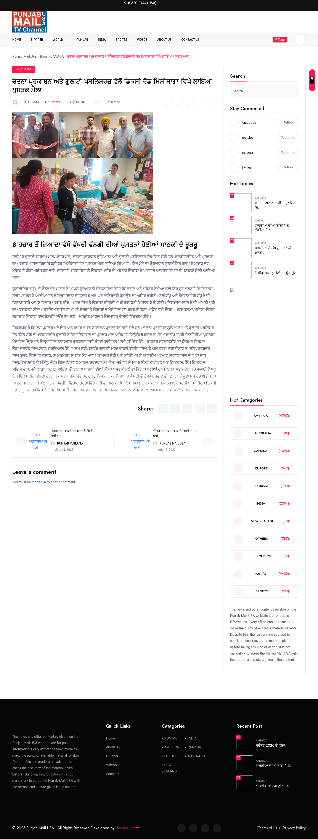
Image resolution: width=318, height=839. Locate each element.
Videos (111, 765)
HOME (16, 39)
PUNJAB (82, 39)
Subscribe (288, 137)
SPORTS (121, 39)
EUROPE (170, 756)
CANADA (194, 747)
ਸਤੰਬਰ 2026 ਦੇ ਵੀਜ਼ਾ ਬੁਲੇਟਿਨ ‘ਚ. (275, 205)
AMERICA (261, 198)
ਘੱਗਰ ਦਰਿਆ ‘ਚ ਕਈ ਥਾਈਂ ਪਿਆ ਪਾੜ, (175, 433)
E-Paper (112, 756)
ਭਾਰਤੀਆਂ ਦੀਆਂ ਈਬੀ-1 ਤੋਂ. (273, 765)
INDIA (102, 39)
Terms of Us (267, 828)
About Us (113, 747)
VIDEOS (142, 39)
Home (110, 738)
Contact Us (114, 774)
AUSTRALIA (197, 756)
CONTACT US (190, 39)
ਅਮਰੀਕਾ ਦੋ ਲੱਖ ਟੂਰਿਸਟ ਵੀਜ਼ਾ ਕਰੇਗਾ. (275, 250)
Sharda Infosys (128, 828)
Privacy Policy (294, 828)
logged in (39, 482)
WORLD (58, 39)
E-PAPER (37, 39)
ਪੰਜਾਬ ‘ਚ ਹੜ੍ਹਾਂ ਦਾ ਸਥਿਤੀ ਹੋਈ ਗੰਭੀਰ (71, 433)
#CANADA (23, 69)
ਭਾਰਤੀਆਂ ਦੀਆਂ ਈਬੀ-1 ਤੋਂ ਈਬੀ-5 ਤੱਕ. (272, 228)
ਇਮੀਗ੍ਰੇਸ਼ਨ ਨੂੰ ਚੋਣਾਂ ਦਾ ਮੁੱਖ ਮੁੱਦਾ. (276, 272)
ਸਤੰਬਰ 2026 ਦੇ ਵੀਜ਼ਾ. (271, 745)
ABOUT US (164, 39)
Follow (288, 122)
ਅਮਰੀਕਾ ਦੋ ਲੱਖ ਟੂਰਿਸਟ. (272, 785)
